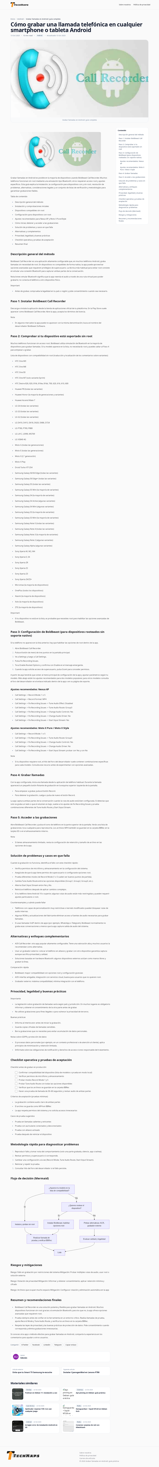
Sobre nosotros (125, 4)
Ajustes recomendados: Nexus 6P (132, 162)
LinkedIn (47, 1345)
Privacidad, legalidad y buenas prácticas (131, 194)
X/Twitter (24, 1345)
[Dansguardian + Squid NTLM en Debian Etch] (85, 1410)
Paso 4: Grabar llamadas (128, 173)
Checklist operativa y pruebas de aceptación (131, 200)
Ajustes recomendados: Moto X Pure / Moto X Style (132, 168)
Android (20, 19)
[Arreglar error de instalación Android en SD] (35, 1426)
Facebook (36, 1345)
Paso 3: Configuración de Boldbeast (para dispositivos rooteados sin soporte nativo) (130, 155)
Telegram (58, 1345)
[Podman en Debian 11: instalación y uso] (35, 1394)
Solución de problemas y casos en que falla (132, 182)
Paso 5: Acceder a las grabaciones (132, 177)
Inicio (13, 19)
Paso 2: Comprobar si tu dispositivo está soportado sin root (130, 146)
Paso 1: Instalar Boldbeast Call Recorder (130, 139)
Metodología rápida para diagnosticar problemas (128, 206)
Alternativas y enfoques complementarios (128, 188)
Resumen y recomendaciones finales (130, 219)
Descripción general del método (131, 134)
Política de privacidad (142, 4)
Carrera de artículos (87, 1458)
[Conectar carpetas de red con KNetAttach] (85, 1426)
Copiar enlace (71, 1345)
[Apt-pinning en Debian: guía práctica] (85, 1394)
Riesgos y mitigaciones (128, 215)
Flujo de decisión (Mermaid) (129, 211)
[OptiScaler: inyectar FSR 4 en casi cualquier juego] (35, 1410)
